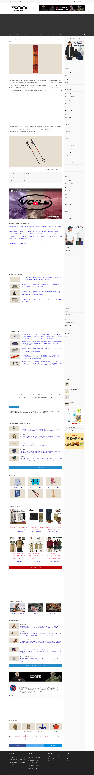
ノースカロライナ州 (69, 162)
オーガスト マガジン (69, 430)
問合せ (20, 1)
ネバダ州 (66, 155)
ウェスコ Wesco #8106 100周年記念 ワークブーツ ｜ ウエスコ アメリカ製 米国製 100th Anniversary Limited (53, 528)
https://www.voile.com (28, 177)
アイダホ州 (67, 68)
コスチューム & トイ (50, 34)
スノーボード (56, 736)
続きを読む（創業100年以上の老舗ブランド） (36, 665)
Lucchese (66, 317)
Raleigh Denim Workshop (69, 322)
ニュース (30, 1)
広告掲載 (49, 760)
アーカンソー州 (68, 72)
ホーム (12, 34)
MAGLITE (72, 402)
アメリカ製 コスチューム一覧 (17, 499)
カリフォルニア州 (68, 110)
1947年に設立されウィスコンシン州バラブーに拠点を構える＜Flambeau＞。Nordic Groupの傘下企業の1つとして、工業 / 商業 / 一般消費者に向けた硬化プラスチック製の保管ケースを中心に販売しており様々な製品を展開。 (42, 343)
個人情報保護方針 (51, 758)
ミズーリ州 (67, 194)
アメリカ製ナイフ (53, 613)
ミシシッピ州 (67, 190)
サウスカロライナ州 (69, 128)
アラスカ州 (67, 75)
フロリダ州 (67, 176)
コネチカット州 (68, 121)
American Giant (68, 330)
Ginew (66, 253)
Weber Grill (72, 382)
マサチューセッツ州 (69, 183)
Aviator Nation (67, 250)
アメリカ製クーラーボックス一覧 (35, 757)
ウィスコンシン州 (68, 93)
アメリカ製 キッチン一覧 (53, 499)
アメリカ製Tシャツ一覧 (33, 760)
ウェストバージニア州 (69, 96)
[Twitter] (12, 696)
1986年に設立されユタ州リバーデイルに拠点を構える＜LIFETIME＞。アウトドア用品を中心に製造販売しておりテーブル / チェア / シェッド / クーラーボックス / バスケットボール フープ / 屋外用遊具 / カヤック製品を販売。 (42, 300)
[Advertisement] (47, 24)
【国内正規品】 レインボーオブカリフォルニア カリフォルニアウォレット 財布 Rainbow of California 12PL (36, 528)
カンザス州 (67, 114)
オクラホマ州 (67, 100)
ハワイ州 (66, 173)
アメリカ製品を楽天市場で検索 (36, 567)
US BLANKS (67, 314)
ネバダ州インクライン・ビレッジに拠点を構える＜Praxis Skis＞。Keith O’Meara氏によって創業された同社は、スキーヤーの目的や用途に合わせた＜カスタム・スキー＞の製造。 (35, 243)
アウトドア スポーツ (26, 34)
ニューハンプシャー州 (69, 145)
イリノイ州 (67, 86)
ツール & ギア (58, 34)
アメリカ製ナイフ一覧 (32, 762)
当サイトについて (13, 1)
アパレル (17, 34)
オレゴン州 (67, 107)
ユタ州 (66, 211)
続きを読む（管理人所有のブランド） (36, 467)
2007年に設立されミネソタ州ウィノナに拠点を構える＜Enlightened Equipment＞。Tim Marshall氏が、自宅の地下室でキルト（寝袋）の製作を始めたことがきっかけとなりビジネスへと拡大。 (35, 227)
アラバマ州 (67, 79)
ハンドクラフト (22, 738)
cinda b (66, 311)
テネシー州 (67, 138)
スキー (41, 736)
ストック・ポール (48, 736)
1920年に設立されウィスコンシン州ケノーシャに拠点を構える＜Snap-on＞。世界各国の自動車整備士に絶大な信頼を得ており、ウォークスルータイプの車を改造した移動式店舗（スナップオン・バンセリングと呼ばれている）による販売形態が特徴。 (42, 357)
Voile (24, 736)
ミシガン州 (67, 187)
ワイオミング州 (68, 218)
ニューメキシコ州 (68, 148)
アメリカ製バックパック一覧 (34, 765)
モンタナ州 (67, 208)
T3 (65, 260)
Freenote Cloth (67, 257)
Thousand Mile (67, 319)
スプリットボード (13, 738)
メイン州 (66, 201)
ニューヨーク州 (68, 152)
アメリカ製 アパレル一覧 (17, 487)
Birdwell (66, 336)
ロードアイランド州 (69, 215)
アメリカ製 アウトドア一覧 (35, 487)
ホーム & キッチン (67, 34)
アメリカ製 (29, 736)
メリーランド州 (68, 204)
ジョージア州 (67, 131)
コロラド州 (67, 124)
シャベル (35, 736)
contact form (49, 397)
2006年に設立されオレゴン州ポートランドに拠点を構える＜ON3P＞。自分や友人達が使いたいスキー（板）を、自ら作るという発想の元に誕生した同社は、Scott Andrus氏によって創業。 (35, 237)
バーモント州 (67, 169)
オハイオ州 (67, 103)
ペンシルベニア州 (68, 180)
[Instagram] (10, 696)
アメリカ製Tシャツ (35, 613)
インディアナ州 (68, 89)
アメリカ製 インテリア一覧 (53, 487)
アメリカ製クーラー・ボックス (17, 613)
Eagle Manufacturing (74, 389)
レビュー (25, 1)
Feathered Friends (68, 325)
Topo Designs (67, 333)
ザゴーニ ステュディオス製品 (54, 756)
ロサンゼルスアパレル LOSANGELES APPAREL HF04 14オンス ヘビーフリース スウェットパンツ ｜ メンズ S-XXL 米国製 (18, 528)
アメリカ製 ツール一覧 (35, 499)
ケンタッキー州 (68, 117)
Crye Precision (67, 328)
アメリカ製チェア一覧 (32, 768)
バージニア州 (67, 166)
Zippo (71, 395)
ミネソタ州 (67, 197)
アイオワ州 (67, 65)
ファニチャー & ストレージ (38, 34)
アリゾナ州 (67, 82)
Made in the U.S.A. (17, 736)
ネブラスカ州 (67, 159)
